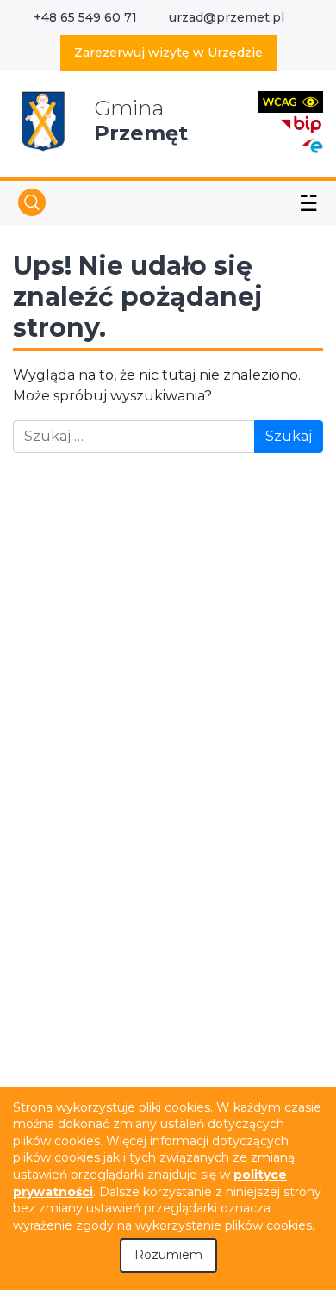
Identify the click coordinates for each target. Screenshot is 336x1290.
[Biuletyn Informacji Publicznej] (301, 123)
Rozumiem (168, 1254)
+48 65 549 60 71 (85, 17)
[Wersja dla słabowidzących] (290, 101)
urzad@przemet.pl (226, 17)
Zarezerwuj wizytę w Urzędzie (168, 52)
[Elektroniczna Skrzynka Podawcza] (312, 145)
